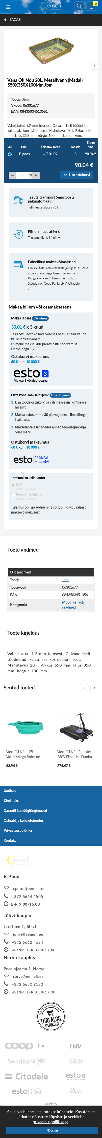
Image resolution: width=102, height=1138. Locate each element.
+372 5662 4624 (27, 942)
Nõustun (52, 1130)
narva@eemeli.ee (28, 977)
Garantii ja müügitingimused (25, 811)
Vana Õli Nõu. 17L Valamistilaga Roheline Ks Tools (25, 755)
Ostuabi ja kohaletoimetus (24, 821)
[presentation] (84, 688)
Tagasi (15, 20)
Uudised (10, 791)
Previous (7, 66)
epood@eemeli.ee (29, 889)
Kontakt (10, 840)
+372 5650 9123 (27, 984)
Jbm (25, 100)
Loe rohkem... (73, 136)
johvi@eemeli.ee (28, 934)
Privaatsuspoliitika (18, 830)
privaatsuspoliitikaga (50, 1122)
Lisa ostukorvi (79, 175)
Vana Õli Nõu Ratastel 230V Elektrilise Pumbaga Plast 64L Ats (76, 755)
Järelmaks (11, 801)
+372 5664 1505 (27, 897)
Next (94, 66)
